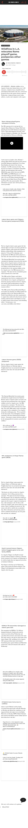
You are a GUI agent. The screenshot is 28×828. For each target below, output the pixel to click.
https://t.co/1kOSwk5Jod (14, 193)
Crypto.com (4, 368)
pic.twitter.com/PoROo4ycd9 (9, 427)
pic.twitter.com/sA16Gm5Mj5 (10, 597)
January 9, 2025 (20, 429)
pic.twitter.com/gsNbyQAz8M (10, 759)
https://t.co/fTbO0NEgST (9, 726)
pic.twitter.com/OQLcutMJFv (10, 195)
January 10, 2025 (22, 197)
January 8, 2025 (16, 521)
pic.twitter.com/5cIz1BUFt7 (9, 330)
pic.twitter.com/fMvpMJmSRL (10, 519)
